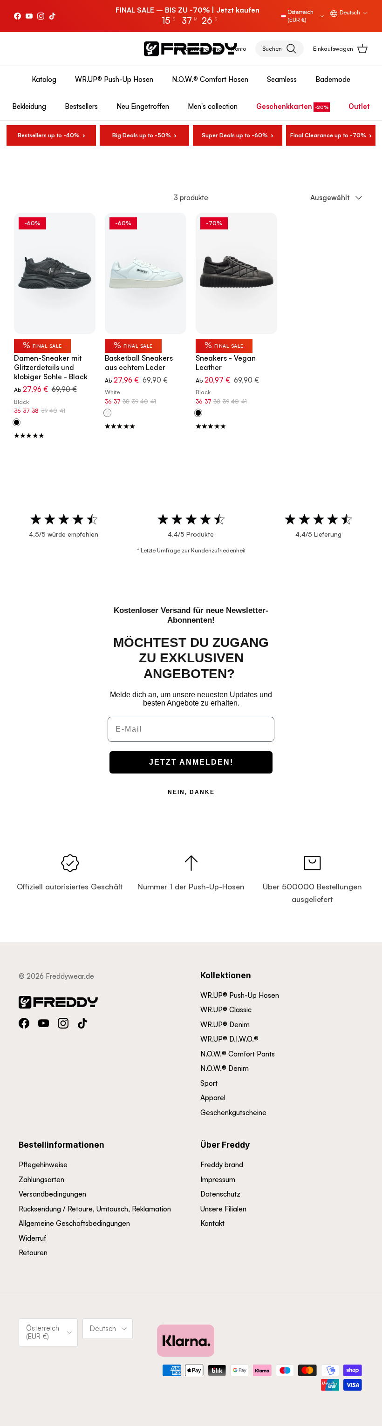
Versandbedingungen (52, 1194)
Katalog (44, 79)
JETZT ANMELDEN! (191, 762)
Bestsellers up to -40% (49, 135)
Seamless (282, 79)
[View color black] (16, 422)
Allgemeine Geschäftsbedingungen (74, 1223)
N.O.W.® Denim (224, 1068)
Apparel (212, 1097)
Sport (209, 1083)
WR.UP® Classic (226, 1009)
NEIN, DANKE (191, 792)
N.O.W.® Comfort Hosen (210, 79)
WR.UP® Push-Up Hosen (114, 79)
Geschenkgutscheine (233, 1112)
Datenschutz (220, 1194)
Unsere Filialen (223, 1208)
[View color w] (107, 413)
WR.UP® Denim (225, 1024)
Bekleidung (29, 106)
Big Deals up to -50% (141, 135)
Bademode (332, 79)
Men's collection (213, 106)
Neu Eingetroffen (142, 106)
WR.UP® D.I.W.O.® (229, 1039)
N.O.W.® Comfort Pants (237, 1053)
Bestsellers (81, 106)
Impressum (217, 1179)
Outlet (359, 106)
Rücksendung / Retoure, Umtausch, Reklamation (95, 1208)
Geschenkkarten (284, 106)
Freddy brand (221, 1164)
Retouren (33, 1252)
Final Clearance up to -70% (328, 135)
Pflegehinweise (43, 1164)
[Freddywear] (190, 48)
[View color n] (198, 413)
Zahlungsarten (41, 1179)
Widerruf (32, 1238)
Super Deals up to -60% (235, 135)
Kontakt (212, 1223)
